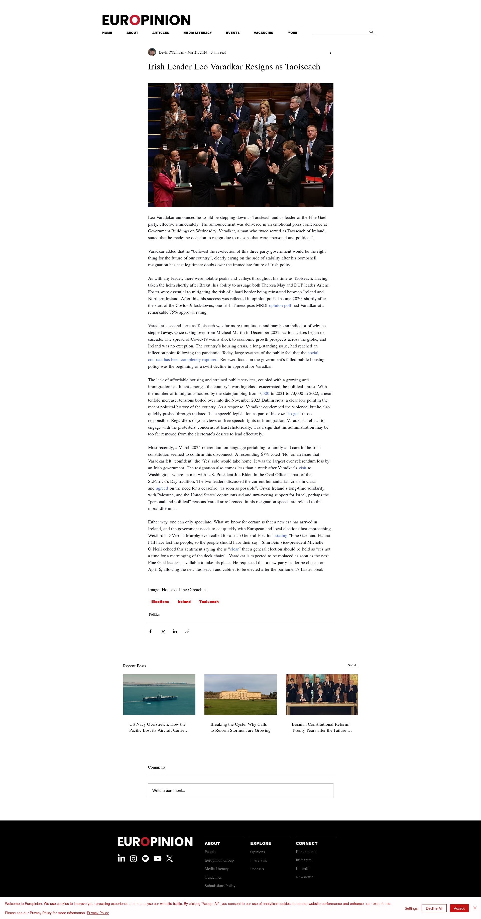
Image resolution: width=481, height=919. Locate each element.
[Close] (475, 908)
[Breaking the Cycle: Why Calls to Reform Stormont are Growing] (240, 694)
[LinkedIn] (121, 858)
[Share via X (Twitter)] (162, 631)
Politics (154, 614)
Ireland (184, 602)
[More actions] (330, 52)
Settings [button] (411, 908)
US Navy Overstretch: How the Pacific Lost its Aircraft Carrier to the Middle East (157, 727)
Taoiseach (209, 602)
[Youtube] (157, 858)
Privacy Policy (98, 912)
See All (353, 665)
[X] (169, 858)
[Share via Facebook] (150, 631)
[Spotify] (145, 858)
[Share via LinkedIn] (175, 631)
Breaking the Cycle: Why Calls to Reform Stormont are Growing (240, 727)
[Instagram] (133, 858)
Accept (459, 908)
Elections (160, 602)
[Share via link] (187, 631)
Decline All (434, 908)
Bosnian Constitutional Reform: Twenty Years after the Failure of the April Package (321, 727)
